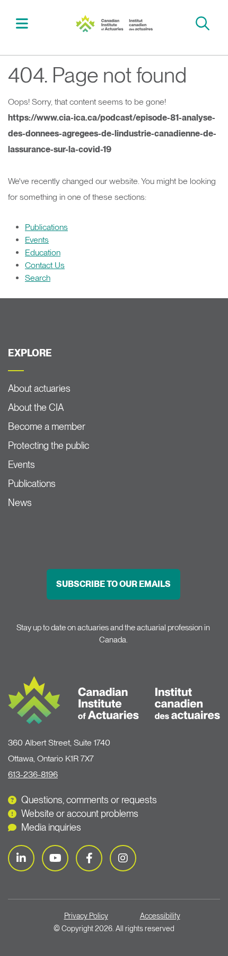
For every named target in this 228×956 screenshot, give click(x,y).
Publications (46, 227)
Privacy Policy (86, 916)
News (20, 502)
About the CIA (36, 407)
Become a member (46, 426)
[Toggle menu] (23, 23)
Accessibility (160, 916)
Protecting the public (48, 445)
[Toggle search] (204, 23)
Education (42, 252)
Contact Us (45, 265)
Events (37, 240)
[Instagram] (123, 858)
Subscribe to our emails (113, 584)
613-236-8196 (33, 774)
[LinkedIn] (21, 858)
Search (37, 278)
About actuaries (39, 388)
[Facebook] (89, 858)
